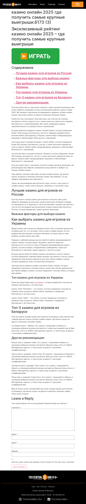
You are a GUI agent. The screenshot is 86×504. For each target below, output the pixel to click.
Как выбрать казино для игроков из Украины (41, 85)
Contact (61, 4)
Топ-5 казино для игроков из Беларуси (44, 97)
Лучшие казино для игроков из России (44, 73)
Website (15, 451)
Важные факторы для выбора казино (42, 78)
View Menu (32, 4)
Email (14, 442)
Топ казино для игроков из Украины (41, 92)
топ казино (38, 282)
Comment (16, 407)
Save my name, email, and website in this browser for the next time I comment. (43, 462)
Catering (51, 4)
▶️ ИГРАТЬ (35, 56)
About (42, 4)
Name (15, 434)
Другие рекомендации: (32, 102)
